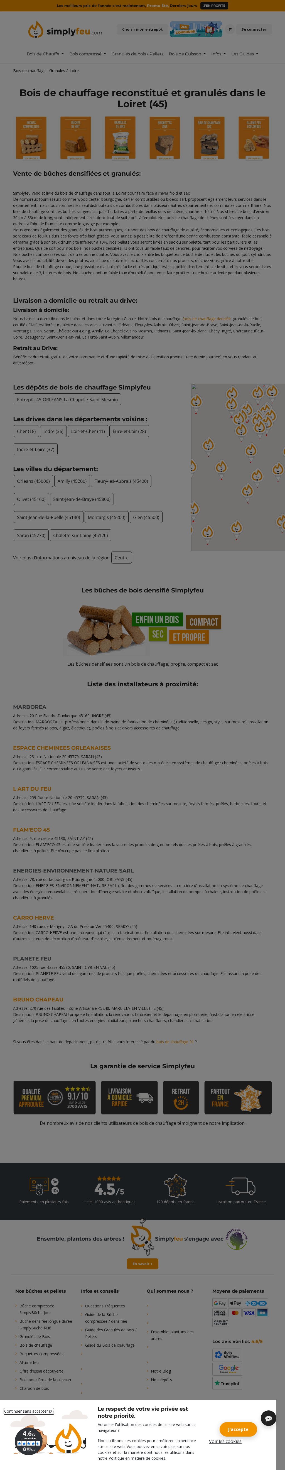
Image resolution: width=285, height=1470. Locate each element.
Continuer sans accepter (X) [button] (29, 1411)
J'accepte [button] (238, 1429)
